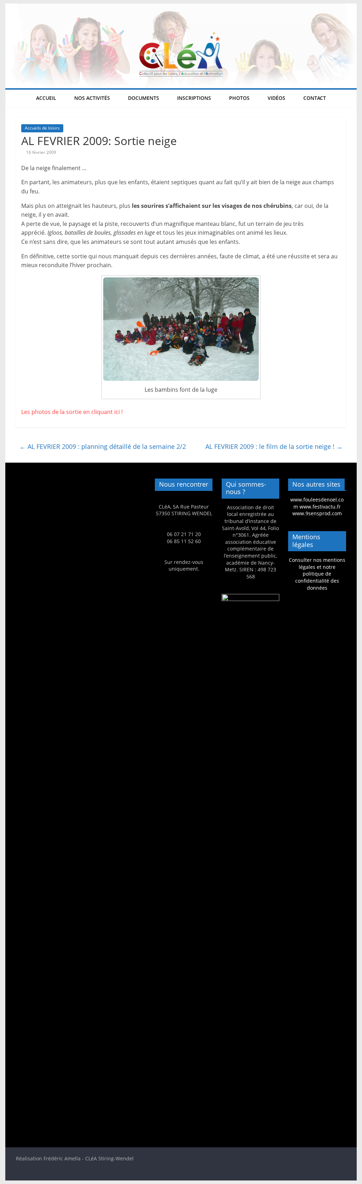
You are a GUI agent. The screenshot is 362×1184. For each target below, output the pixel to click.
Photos (239, 98)
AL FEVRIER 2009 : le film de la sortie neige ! (274, 446)
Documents (143, 98)
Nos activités (92, 98)
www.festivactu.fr (320, 506)
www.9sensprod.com (317, 513)
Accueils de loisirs (42, 128)
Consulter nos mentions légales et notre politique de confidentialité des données (317, 574)
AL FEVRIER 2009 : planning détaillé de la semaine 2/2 (102, 446)
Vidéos (276, 98)
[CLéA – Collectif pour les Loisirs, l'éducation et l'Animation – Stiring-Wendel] (180, 8)
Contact (314, 98)
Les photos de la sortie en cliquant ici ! (72, 412)
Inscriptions (194, 98)
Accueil (46, 98)
